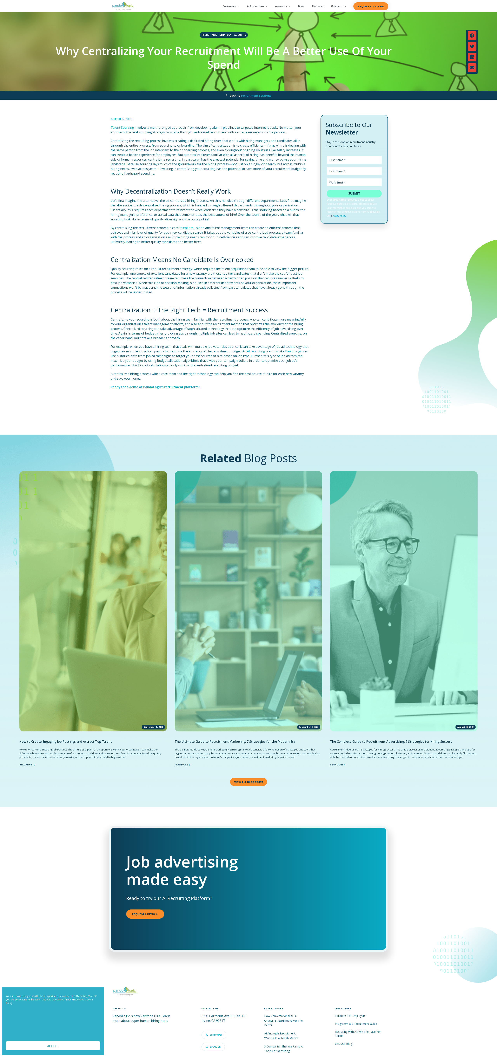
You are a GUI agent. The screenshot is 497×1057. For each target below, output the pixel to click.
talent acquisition (191, 228)
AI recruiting (256, 351)
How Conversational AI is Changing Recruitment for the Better (283, 1020)
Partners (317, 6)
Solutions (229, 6)
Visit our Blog (343, 1044)
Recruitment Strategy (256, 95)
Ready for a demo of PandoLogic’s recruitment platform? (155, 387)
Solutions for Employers (350, 1016)
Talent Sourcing (122, 127)
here (164, 1021)
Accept (53, 1045)
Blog (301, 6)
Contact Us (338, 6)
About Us (281, 6)
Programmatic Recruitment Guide (356, 1024)
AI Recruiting (255, 6)
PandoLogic (293, 351)
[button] (472, 35)
